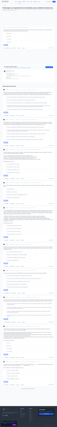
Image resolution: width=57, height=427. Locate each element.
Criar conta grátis (49, 67)
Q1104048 (7, 149)
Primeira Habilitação (25, 27)
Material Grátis (31, 418)
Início (16, 1)
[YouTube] (6, 415)
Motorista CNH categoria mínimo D (36, 149)
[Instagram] (4, 415)
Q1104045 (7, 182)
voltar (4, 5)
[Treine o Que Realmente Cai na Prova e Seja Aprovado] (5, 1)
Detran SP (20, 27)
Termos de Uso (48, 425)
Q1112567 (7, 89)
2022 (41, 149)
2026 (37, 89)
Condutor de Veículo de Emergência (29, 207)
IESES (21, 207)
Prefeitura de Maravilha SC (28, 297)
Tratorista (33, 270)
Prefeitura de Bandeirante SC (27, 149)
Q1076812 (7, 297)
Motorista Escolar (34, 89)
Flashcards (30, 417)
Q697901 (4, 27)
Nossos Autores (22, 414)
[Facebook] (3, 415)
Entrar (54, 1)
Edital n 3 (36, 361)
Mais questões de (28, 388)
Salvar (18, 115)
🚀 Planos (49, 1)
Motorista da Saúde (34, 297)
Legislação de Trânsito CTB (9, 27)
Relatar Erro (51, 115)
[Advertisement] (28, 19)
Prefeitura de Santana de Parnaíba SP (30, 361)
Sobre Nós (21, 409)
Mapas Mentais (31, 414)
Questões (19, 1)
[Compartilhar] (54, 5)
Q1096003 (7, 244)
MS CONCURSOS (22, 361)
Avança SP (22, 270)
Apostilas (35, 1)
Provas (28, 1)
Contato (21, 417)
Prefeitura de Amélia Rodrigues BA (26, 89)
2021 (28, 27)
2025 (35, 270)
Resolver (6, 112)
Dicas (30, 419)
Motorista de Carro (27, 244)
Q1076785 (7, 361)
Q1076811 (7, 326)
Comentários (7, 115)
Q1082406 (7, 270)
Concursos (30, 420)
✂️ (4, 33)
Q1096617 (7, 207)
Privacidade (53, 425)
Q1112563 (7, 119)
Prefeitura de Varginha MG (27, 270)
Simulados (23, 1)
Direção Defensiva (16, 27)
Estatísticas (13, 115)
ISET (21, 89)
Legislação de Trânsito (12, 89)
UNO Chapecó (22, 297)
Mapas (31, 1)
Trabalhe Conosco (22, 415)
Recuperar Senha (22, 413)
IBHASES (23, 207)
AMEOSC (22, 149)
